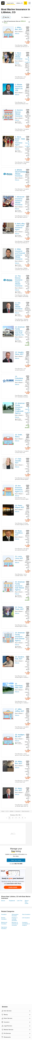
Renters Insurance (3, 918)
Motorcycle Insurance (4, 923)
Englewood (12, 900)
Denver (3, 900)
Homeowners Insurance (15, 915)
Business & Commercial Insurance (15, 924)
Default (26, 17)
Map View (7, 17)
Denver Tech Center (27, 902)
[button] (30, 3)
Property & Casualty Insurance (14, 919)
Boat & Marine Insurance (21, 31)
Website (17, 33)
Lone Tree (19, 900)
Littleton (12, 811)
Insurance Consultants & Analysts (26, 924)
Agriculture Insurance (4, 928)
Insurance (17, 811)
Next (25, 818)
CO (7, 811)
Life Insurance (26, 917)
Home (2, 811)
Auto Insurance (26, 914)
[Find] (25, 3)
